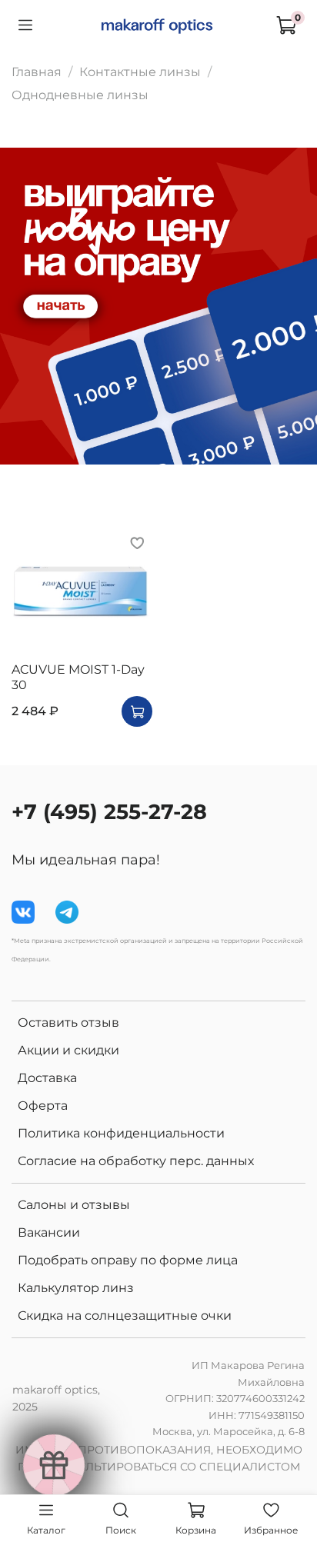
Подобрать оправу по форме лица (128, 1260)
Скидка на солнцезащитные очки (125, 1315)
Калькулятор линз (76, 1288)
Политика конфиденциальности (121, 1133)
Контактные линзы (140, 72)
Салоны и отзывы (74, 1204)
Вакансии (49, 1232)
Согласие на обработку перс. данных (136, 1161)
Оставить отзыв (68, 1022)
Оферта (43, 1105)
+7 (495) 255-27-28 (109, 811)
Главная (37, 72)
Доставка (47, 1078)
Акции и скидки (68, 1050)
